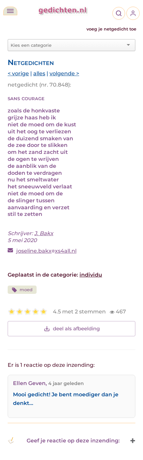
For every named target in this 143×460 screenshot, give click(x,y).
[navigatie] (10, 11)
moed (26, 289)
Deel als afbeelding (76, 328)
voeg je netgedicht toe (111, 29)
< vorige (18, 73)
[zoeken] (118, 13)
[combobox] (67, 45)
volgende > (64, 73)
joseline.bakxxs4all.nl (46, 251)
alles (39, 73)
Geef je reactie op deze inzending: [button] (73, 440)
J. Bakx (43, 233)
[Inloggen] (133, 13)
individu (90, 275)
